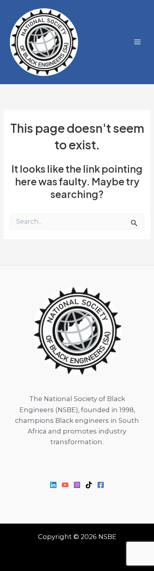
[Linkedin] (53, 484)
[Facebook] (100, 484)
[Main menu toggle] (137, 42)
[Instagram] (77, 484)
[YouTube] (65, 484)
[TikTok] (88, 484)
